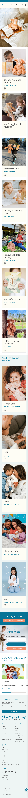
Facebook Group (16, 648)
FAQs (16, 726)
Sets (3, 737)
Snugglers (4, 728)
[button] (13, 676)
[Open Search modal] (23, 5)
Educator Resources (6, 753)
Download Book (10, 85)
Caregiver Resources (6, 755)
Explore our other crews (14, 620)
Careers (3, 760)
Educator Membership (20, 737)
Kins (3, 730)
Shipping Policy (5, 775)
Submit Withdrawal (6, 790)
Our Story (4, 751)
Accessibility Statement (20, 735)
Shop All (3, 726)
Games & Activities (6, 734)
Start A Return (5, 783)
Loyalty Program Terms (7, 787)
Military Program (18, 739)
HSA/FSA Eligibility (19, 734)
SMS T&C (4, 781)
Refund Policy (5, 785)
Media (3, 758)
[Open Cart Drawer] (25, 5)
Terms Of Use (5, 777)
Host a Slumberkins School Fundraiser (10, 764)
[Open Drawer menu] (2, 5)
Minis (3, 735)
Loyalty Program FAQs (7, 789)
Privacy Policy (5, 779)
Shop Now (7, 347)
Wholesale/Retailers (19, 732)
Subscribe (16, 644)
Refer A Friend (5, 749)
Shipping (17, 728)
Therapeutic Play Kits (6, 739)
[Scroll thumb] (6, 692)
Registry (4, 756)
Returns (16, 730)
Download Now (10, 171)
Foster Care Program (20, 741)
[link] (9, 772)
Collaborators (5, 762)
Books (3, 732)
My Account (4, 747)
